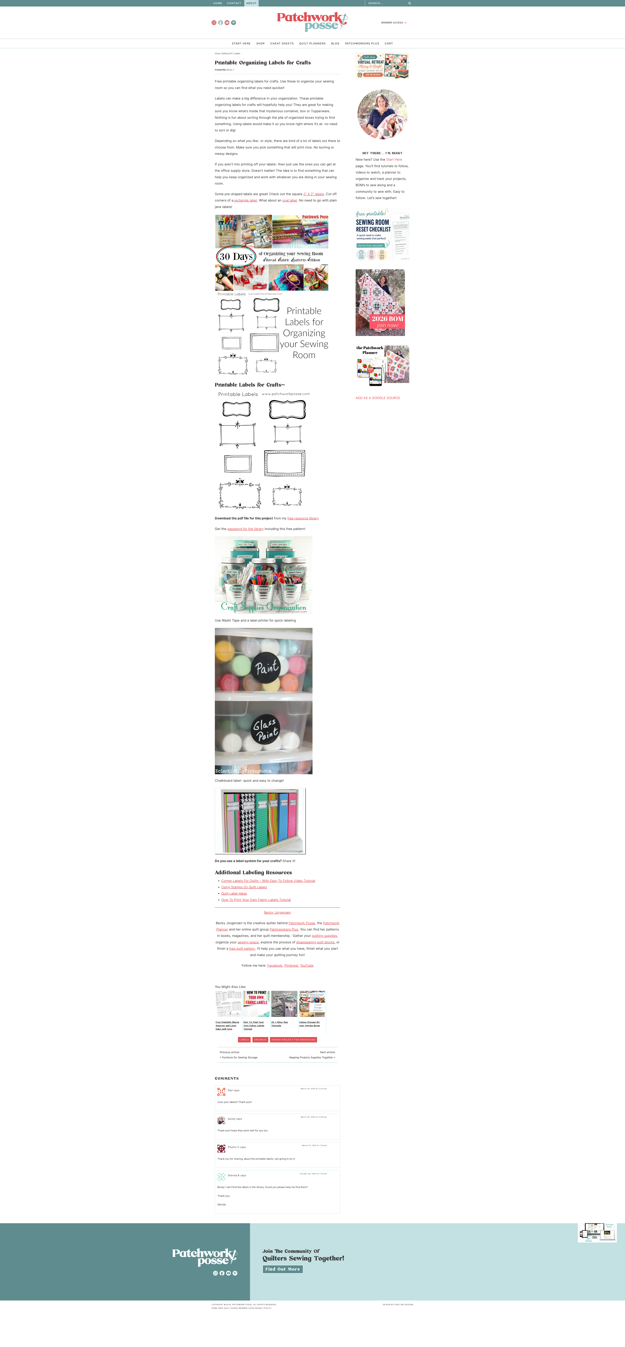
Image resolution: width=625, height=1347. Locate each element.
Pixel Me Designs (403, 1304)
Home (215, 1308)
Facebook (274, 965)
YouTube (306, 965)
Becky (230, 69)
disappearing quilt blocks (315, 942)
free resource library (302, 518)
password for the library (245, 529)
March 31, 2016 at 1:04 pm (314, 1145)
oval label (289, 200)
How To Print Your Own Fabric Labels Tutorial (256, 900)
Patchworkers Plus (284, 929)
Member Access (392, 22)
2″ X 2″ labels (313, 194)
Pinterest (291, 965)
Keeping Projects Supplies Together (311, 1057)
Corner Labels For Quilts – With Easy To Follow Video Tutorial (268, 881)
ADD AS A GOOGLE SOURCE (378, 398)
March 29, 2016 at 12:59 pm (314, 1117)
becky (232, 1118)
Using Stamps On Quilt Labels (244, 887)
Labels (244, 1040)
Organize (260, 1040)
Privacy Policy (263, 1308)
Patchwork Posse (312, 22)
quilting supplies (324, 936)
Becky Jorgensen (277, 912)
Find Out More (283, 1269)
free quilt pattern (242, 949)
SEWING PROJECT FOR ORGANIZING (293, 1040)
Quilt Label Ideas (234, 893)
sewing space (248, 942)
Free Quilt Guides (228, 1308)
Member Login (246, 1308)
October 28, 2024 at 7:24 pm (313, 1174)
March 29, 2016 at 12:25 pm (314, 1089)
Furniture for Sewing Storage (239, 1057)
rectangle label (245, 200)
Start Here (394, 159)
